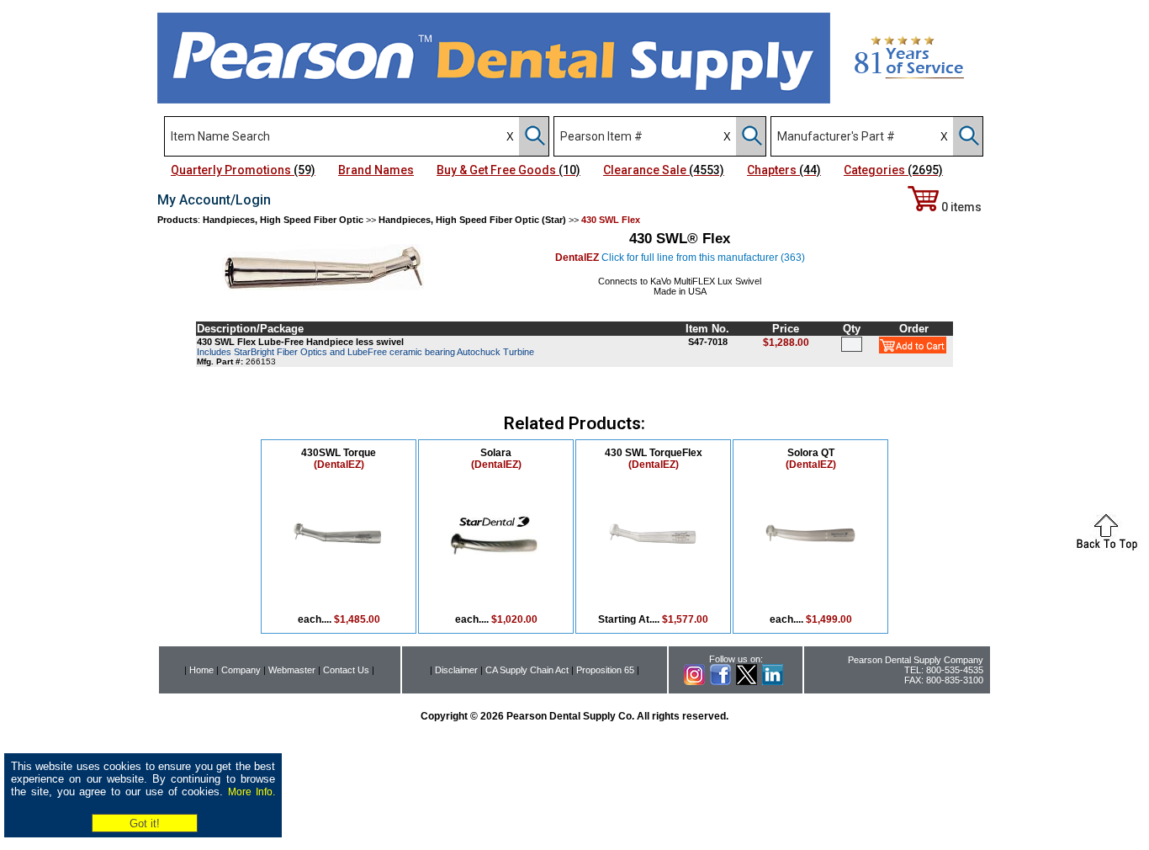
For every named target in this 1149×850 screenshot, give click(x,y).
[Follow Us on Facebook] (720, 682)
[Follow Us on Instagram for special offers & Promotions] (694, 682)
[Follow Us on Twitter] (746, 682)
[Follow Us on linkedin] (772, 682)
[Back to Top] (1107, 547)
